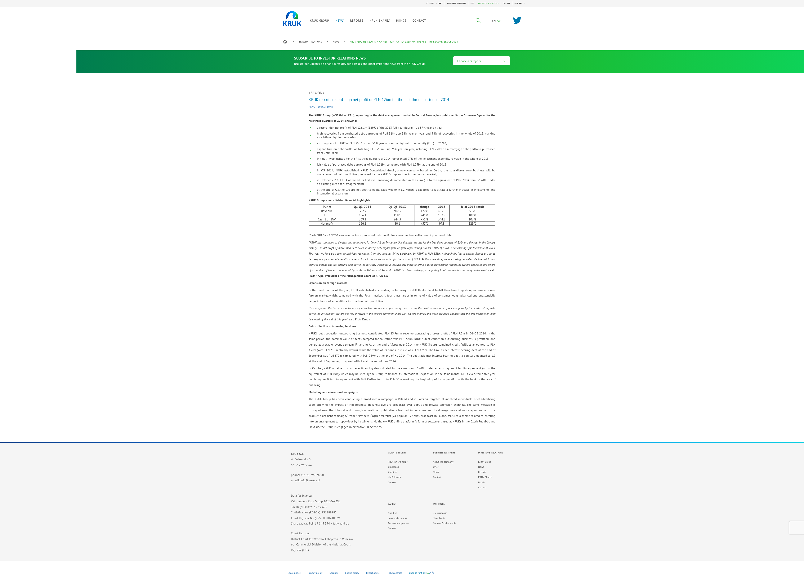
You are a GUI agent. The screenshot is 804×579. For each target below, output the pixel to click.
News (436, 472)
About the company (443, 461)
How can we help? (397, 461)
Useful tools (394, 477)
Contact (392, 482)
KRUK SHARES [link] (380, 20)
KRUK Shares (485, 477)
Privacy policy (315, 572)
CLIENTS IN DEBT (434, 3)
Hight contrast (394, 572)
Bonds (481, 482)
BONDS (401, 20)
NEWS (339, 20)
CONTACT (419, 20)
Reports (482, 472)
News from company (321, 106)
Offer (435, 466)
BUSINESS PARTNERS (456, 3)
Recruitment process (398, 523)
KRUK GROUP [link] (319, 20)
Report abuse (373, 572)
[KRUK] (292, 18)
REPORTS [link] (356, 20)
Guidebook (393, 466)
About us (392, 472)
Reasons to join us (397, 517)
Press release (440, 512)
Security (334, 572)
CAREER (506, 3)
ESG (472, 3)
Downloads (439, 517)
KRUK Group (484, 461)
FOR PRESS (519, 3)
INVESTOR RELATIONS (488, 3)
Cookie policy (352, 572)
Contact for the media (444, 523)
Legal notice (294, 572)
